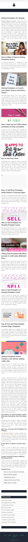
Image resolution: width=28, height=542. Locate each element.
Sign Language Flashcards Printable (8, 502)
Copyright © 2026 (14, 540)
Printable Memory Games (9, 477)
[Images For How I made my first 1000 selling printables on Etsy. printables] (14, 115)
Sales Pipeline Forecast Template (8, 514)
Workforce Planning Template (10, 474)
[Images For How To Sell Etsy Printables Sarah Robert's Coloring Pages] (14, 181)
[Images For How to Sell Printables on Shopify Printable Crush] (14, 213)
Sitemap (14, 536)
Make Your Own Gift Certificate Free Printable (14, 472)
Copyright (22, 535)
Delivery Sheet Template (6, 507)
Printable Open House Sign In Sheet (12, 480)
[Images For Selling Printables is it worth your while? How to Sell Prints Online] (14, 79)
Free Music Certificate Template (7, 510)
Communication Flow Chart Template (8, 522)
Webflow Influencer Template (10, 482)
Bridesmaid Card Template (6, 500)
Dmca (5, 535)
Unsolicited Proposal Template (7, 505)
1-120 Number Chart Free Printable (8, 519)
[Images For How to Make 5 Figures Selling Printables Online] (14, 48)
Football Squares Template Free (7, 517)
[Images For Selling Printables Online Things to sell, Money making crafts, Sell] (14, 347)
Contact (9, 535)
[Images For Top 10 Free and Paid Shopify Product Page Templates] (14, 315)
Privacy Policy (15, 535)
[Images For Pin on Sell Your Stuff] (14, 149)
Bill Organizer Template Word (7, 512)
